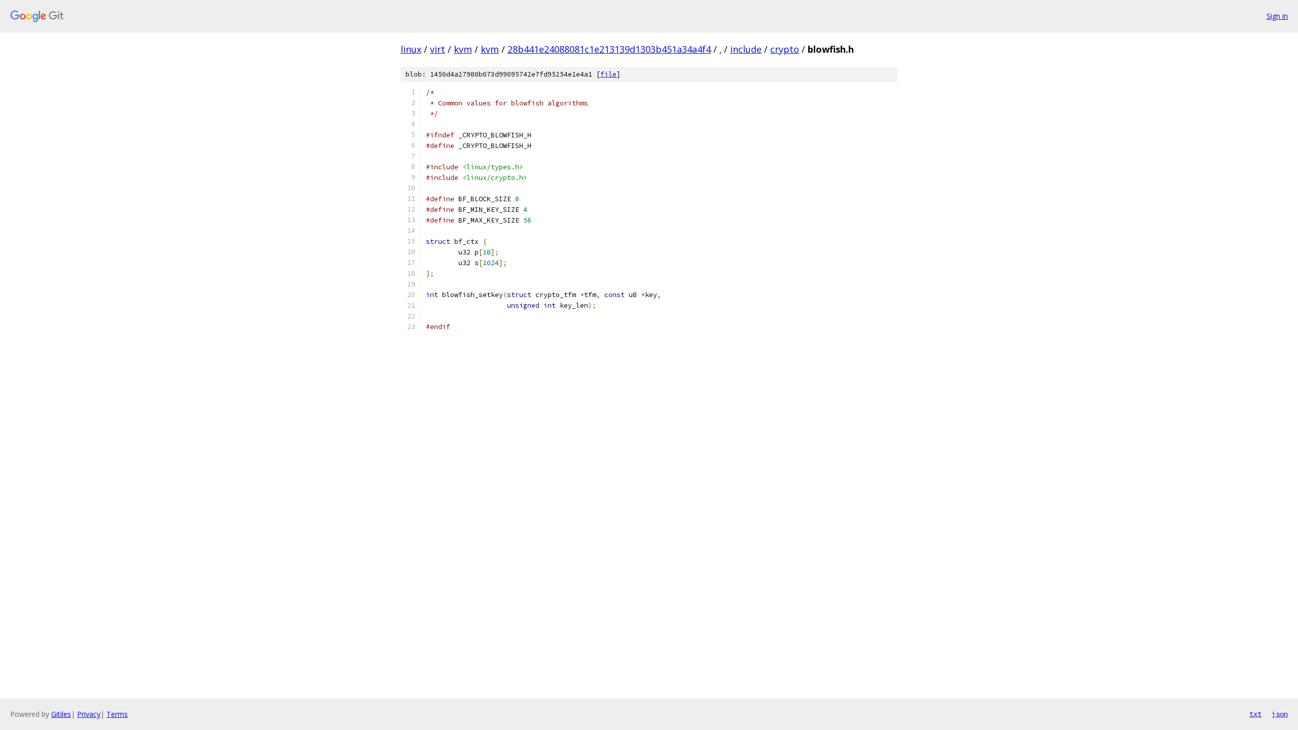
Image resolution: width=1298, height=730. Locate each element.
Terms (117, 714)
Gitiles (61, 714)
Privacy (88, 714)
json (1280, 713)
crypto (784, 49)
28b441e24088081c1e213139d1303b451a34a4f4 (609, 49)
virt (437, 49)
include (746, 49)
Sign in (1277, 16)
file (608, 74)
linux (411, 49)
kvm (463, 49)
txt (1255, 713)
